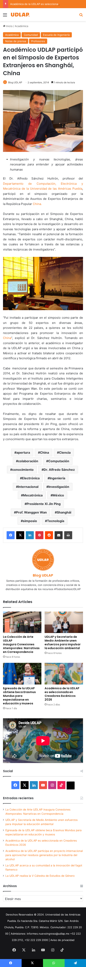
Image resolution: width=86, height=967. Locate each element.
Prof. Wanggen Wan (31, 512)
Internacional (28, 487)
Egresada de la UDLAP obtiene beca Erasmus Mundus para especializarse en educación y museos (19, 695)
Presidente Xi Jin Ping (44, 504)
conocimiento (23, 470)
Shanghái (64, 512)
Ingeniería (57, 478)
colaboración (28, 461)
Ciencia (65, 452)
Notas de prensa (15, 41)
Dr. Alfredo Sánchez (59, 470)
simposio (30, 521)
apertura (23, 452)
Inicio (9, 26)
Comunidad (31, 34)
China (7, 338)
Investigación (58, 487)
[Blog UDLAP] (20, 14)
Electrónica (31, 478)
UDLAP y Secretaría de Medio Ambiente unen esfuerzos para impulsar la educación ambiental (63, 642)
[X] (20, 535)
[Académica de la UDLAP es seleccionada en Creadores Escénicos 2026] (64, 673)
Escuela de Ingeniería (56, 34)
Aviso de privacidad (62, 940)
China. (37, 204)
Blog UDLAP (15, 82)
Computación (58, 461)
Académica (21, 26)
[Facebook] (11, 535)
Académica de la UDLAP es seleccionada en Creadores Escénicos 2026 (62, 694)
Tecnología (55, 521)
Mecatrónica (33, 495)
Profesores (38, 41)
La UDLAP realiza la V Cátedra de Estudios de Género (40, 875)
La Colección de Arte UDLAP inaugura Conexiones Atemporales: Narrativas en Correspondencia (21, 644)
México (58, 495)
